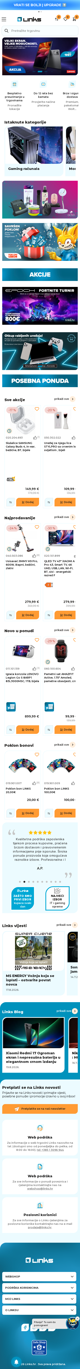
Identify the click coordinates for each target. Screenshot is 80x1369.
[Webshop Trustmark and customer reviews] (39, 1351)
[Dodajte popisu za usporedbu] (10, 502)
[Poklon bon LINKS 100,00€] (61, 785)
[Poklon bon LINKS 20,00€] (23, 785)
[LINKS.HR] (16, 1362)
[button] (20, 886)
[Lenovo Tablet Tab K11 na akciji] (40, 56)
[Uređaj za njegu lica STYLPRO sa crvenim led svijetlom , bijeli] (61, 456)
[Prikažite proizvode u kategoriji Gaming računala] (34, 151)
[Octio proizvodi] (40, 200)
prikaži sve (61, 399)
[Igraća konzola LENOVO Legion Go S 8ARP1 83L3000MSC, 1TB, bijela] (23, 685)
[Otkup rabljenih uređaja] (40, 351)
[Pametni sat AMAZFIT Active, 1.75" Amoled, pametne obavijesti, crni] (61, 685)
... (40, 868)
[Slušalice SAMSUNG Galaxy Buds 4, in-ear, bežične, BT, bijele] (23, 456)
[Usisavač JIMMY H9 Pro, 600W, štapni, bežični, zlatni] (23, 572)
